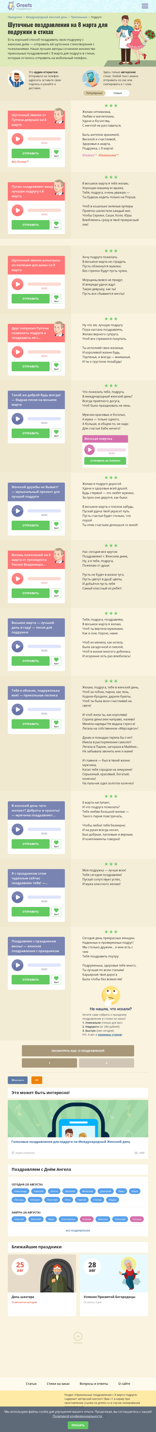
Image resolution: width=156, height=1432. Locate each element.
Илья (135, 1191)
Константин (68, 1219)
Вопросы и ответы (94, 1384)
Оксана (137, 1219)
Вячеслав (87, 1191)
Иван (121, 1191)
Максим (103, 1219)
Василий (70, 1191)
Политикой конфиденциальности (78, 1416)
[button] (17, 139)
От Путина (19, 161)
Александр (20, 1191)
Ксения (87, 1219)
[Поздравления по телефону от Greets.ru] (20, 6)
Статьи (31, 1384)
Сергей (82, 1199)
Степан (97, 1199)
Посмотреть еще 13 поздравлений (78, 1051)
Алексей (38, 1191)
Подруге (89, 155)
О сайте (124, 1384)
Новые (118, 93)
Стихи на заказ (58, 1384)
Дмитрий (105, 1191)
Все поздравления (78, 1230)
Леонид (18, 1199)
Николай (52, 1199)
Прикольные (108, 155)
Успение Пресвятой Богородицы (109, 1297)
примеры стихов (110, 1034)
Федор (112, 1199)
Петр (67, 1199)
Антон (54, 1191)
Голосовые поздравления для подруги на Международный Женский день (70, 1142)
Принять (78, 1425)
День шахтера (23, 1297)
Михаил (35, 1199)
